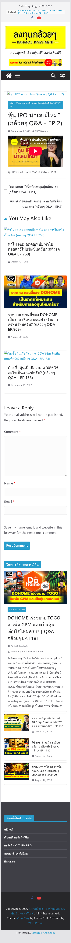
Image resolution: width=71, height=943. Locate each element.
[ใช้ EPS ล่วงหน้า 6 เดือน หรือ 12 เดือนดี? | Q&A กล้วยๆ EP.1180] (16, 749)
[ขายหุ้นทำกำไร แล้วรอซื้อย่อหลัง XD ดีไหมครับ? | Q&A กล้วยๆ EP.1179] (16, 774)
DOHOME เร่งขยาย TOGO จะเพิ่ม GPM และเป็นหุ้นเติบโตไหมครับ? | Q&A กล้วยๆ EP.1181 (34, 628)
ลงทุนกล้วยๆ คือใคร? (16, 853)
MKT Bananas (42, 131)
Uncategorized (17, 609)
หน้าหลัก (9, 829)
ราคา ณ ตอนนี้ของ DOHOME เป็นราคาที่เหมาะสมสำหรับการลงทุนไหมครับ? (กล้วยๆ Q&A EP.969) (33, 322)
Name (9, 483)
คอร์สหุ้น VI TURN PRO (18, 845)
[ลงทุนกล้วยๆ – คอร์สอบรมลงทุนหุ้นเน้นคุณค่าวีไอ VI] (8, 75)
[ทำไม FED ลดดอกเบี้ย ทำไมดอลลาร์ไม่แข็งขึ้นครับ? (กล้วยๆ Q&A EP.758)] (35, 230)
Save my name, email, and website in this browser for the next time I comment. (33, 530)
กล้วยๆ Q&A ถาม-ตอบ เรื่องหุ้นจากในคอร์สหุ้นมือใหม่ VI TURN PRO (35, 105)
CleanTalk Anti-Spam (43, 932)
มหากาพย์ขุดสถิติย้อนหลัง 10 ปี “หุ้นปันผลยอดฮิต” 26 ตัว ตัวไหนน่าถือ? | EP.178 (47, 722)
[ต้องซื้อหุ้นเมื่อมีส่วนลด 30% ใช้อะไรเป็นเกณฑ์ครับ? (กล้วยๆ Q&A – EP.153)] (35, 353)
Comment (12, 432)
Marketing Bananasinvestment (27, 651)
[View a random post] (62, 75)
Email (9, 502)
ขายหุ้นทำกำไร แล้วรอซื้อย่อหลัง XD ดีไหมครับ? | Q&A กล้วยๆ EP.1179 (47, 771)
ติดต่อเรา (9, 861)
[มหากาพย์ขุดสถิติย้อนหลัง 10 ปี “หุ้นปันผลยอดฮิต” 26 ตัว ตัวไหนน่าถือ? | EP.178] (16, 725)
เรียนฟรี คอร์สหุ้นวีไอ (16, 837)
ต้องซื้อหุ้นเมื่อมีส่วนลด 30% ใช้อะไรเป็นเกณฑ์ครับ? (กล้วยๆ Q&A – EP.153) (33, 372)
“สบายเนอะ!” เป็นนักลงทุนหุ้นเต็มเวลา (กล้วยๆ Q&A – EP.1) (33, 189)
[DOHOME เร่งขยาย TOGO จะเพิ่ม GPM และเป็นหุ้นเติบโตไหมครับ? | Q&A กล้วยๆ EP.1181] (35, 587)
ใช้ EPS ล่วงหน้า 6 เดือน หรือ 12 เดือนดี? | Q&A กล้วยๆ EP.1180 (40, 14)
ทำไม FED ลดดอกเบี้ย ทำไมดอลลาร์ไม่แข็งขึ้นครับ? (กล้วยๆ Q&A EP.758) (34, 249)
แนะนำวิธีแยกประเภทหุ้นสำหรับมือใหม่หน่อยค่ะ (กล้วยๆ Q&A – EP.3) (36, 204)
